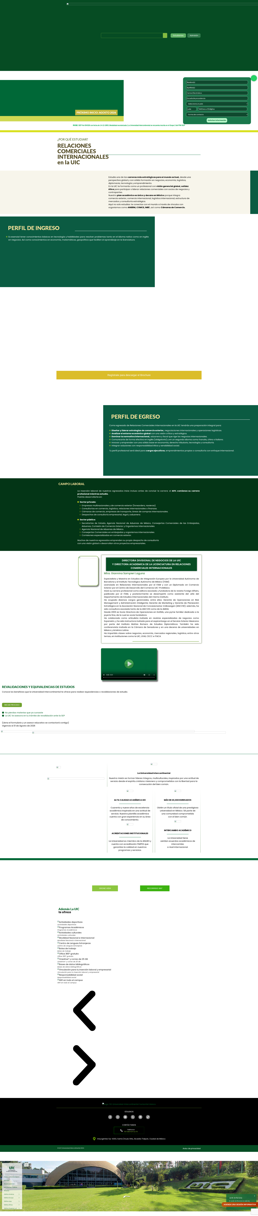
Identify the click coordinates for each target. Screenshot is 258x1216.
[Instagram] (118, 1117)
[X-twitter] (133, 1117)
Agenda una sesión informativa (240, 1204)
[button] (129, 664)
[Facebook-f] (110, 1117)
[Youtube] (125, 1117)
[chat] (254, 78)
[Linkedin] (140, 1117)
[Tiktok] (148, 1117)
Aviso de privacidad (192, 1148)
